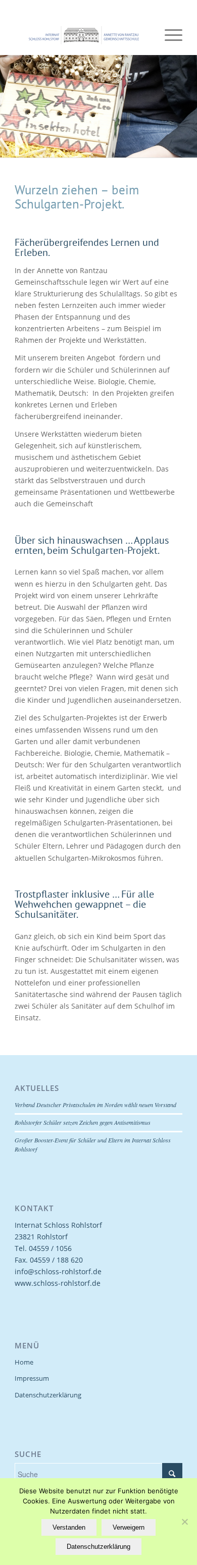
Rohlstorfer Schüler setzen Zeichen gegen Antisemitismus (83, 1122)
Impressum (32, 1378)
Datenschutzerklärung (48, 1394)
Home (24, 1362)
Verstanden (69, 1527)
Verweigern (128, 1527)
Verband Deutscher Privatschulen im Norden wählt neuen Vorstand (95, 1105)
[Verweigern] (184, 1522)
